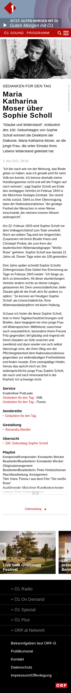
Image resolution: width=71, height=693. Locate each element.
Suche (60, 33)
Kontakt (17, 659)
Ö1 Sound (14, 33)
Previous (3, 551)
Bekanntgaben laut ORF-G (33, 643)
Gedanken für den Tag (18, 397)
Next (68, 551)
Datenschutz (21, 667)
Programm (38, 33)
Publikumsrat (22, 651)
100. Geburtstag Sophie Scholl (26, 443)
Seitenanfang (33, 508)
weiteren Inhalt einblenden (35, 491)
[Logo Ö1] (10, 8)
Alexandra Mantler (18, 429)
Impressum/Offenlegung (31, 675)
